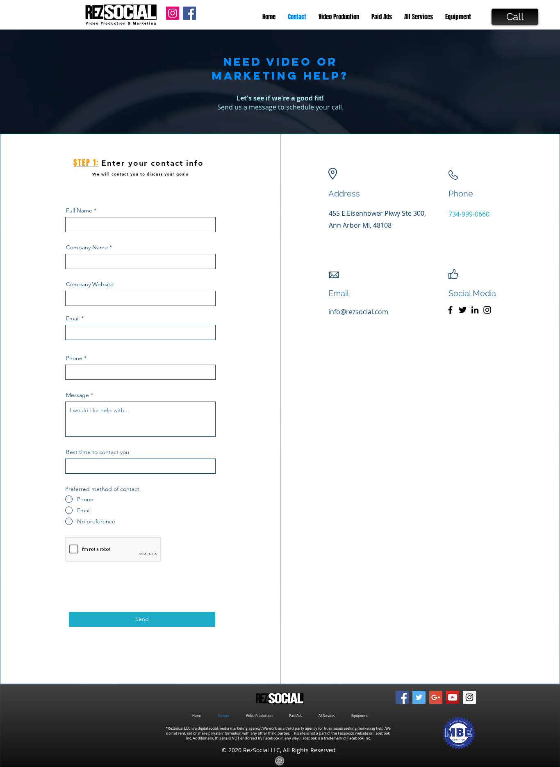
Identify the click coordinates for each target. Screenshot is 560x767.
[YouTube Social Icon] (452, 697)
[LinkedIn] (475, 310)
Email (73, 318)
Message (77, 395)
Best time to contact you (97, 452)
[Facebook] (450, 310)
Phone (74, 358)
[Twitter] (463, 310)
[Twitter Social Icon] (419, 697)
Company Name (87, 247)
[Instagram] (487, 310)
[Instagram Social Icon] (172, 13)
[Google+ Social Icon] (435, 697)
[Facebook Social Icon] (189, 13)
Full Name (79, 210)
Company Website (90, 284)
